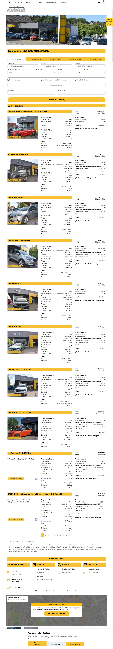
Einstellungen (56, 644)
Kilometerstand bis (39, 69)
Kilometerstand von (14, 69)
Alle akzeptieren (75, 644)
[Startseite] (103, 2)
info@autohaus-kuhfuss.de (16, 581)
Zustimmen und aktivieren (56, 613)
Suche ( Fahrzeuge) (56, 100)
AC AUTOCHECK (51, 2)
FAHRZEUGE (18, 2)
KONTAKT (63, 2)
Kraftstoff (78, 63)
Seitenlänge (61, 90)
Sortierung (11, 90)
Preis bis (85, 69)
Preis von (61, 69)
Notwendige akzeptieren (37, 643)
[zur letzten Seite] (70, 535)
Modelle (43, 63)
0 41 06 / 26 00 (16, 587)
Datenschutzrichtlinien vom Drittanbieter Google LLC (47, 609)
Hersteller (11, 63)
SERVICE (28, 2)
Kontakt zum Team (109, 20)
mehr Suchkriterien (56, 85)
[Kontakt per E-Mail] (99, 2)
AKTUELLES (38, 2)
